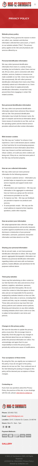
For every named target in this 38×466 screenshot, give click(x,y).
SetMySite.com (23, 464)
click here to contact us (24, 393)
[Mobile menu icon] (35, 4)
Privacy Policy (28, 461)
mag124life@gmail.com (15, 416)
